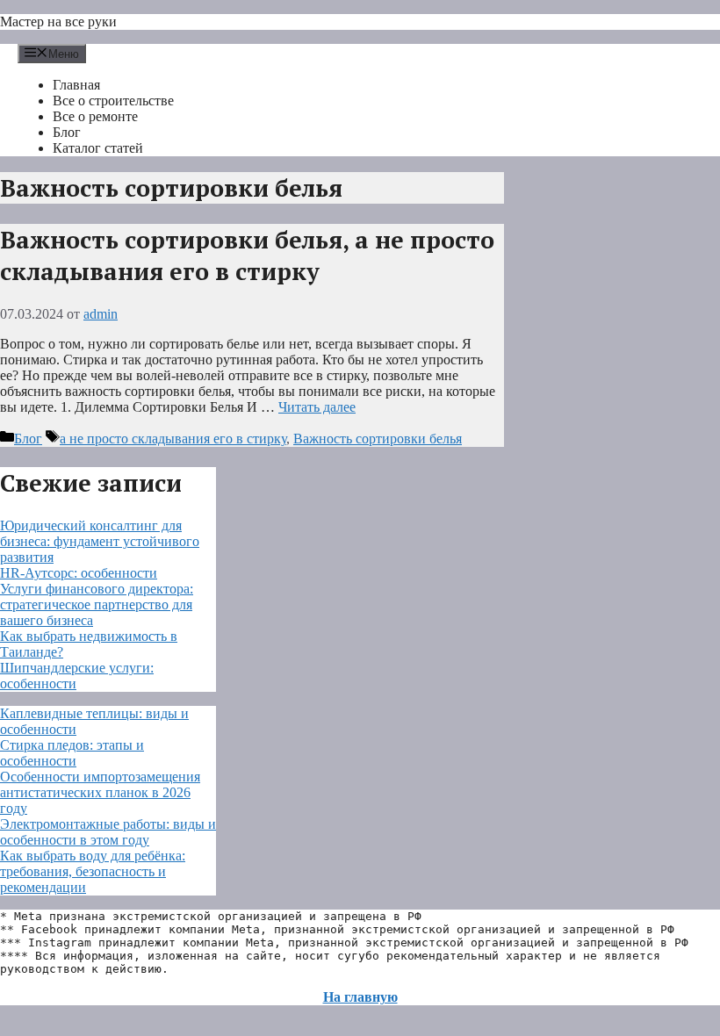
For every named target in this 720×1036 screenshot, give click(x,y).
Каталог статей (98, 147)
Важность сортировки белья (377, 438)
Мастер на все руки (58, 21)
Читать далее (317, 406)
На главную (360, 996)
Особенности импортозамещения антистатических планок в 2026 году (100, 792)
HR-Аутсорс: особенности (78, 572)
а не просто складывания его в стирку (173, 438)
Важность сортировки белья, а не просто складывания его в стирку (247, 255)
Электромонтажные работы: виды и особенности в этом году (108, 832)
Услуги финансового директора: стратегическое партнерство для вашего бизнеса (96, 604)
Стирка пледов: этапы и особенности (72, 752)
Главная (76, 84)
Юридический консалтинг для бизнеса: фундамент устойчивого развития (99, 541)
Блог (67, 132)
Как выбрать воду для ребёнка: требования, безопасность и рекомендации (92, 871)
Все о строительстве (113, 100)
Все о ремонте (95, 116)
